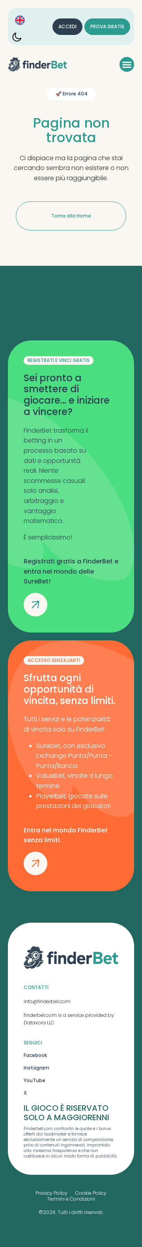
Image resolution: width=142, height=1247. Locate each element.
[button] (127, 64)
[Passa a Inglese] (20, 20)
